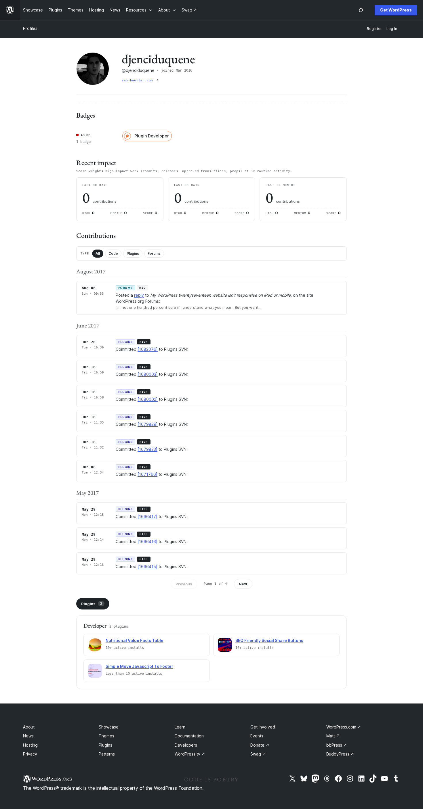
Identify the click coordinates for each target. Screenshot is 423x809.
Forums (154, 253)
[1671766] (147, 474)
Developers (186, 745)
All (98, 253)
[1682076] (148, 349)
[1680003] (148, 374)
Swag (258, 754)
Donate (259, 745)
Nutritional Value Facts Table (134, 640)
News (28, 735)
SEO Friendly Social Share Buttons (269, 640)
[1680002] (148, 399)
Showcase (109, 726)
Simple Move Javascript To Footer (139, 666)
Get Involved (262, 726)
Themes (106, 735)
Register (374, 28)
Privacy (30, 754)
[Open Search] (361, 10)
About (29, 726)
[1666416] (147, 541)
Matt (333, 735)
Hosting (30, 745)
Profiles (30, 28)
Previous (184, 584)
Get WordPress (396, 9)
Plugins (133, 253)
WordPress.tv (190, 754)
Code (113, 253)
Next (243, 584)
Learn (180, 726)
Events (256, 735)
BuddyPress (340, 754)
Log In (391, 28)
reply (139, 295)
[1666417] (147, 516)
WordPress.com (343, 726)
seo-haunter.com (138, 80)
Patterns (107, 754)
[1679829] (148, 424)
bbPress (336, 745)
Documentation (189, 735)
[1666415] (147, 566)
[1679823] (147, 449)
